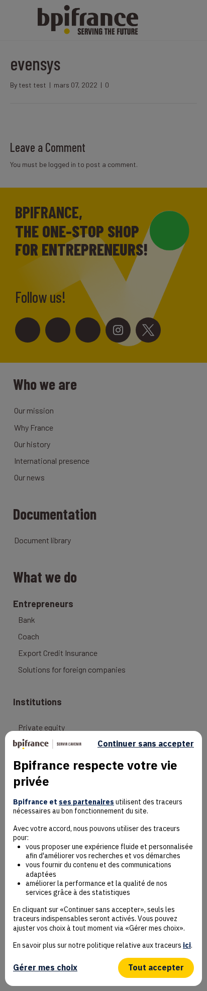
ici (187, 945)
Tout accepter (156, 967)
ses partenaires (86, 801)
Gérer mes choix (45, 967)
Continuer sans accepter (145, 744)
